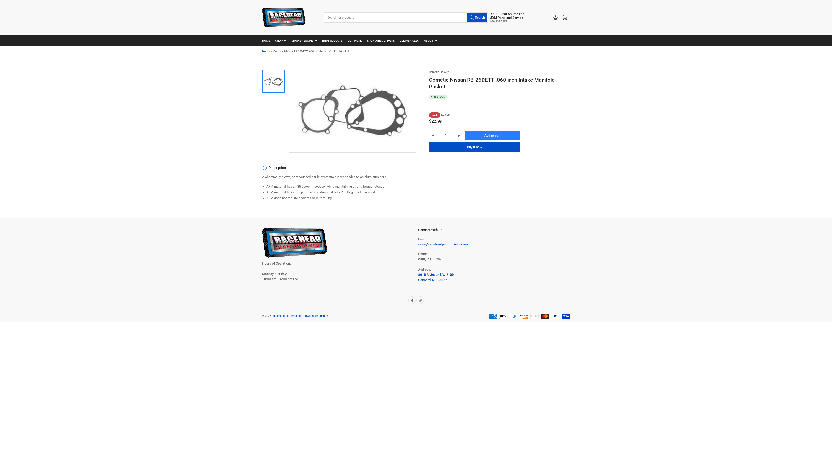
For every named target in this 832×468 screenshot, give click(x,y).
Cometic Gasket (439, 72)
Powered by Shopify (316, 315)
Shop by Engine (302, 40)
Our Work (355, 40)
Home (266, 40)
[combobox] (406, 17)
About (428, 40)
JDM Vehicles (409, 40)
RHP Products (332, 40)
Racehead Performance (286, 315)
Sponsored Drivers (381, 40)
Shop (279, 40)
